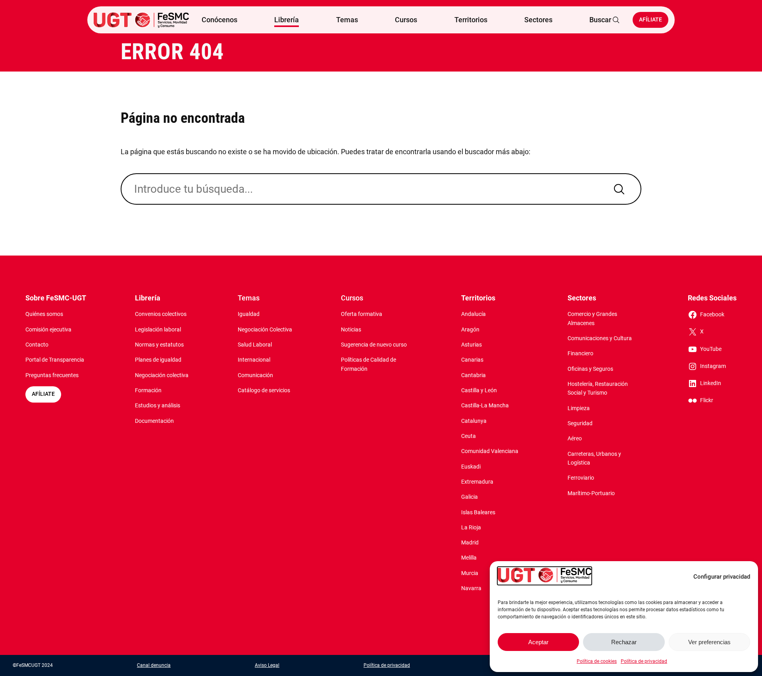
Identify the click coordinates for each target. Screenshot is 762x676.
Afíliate (650, 19)
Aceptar (538, 642)
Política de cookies (597, 661)
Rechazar (624, 642)
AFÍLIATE (43, 394)
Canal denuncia (154, 665)
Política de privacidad (644, 661)
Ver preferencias (709, 642)
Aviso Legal (267, 665)
